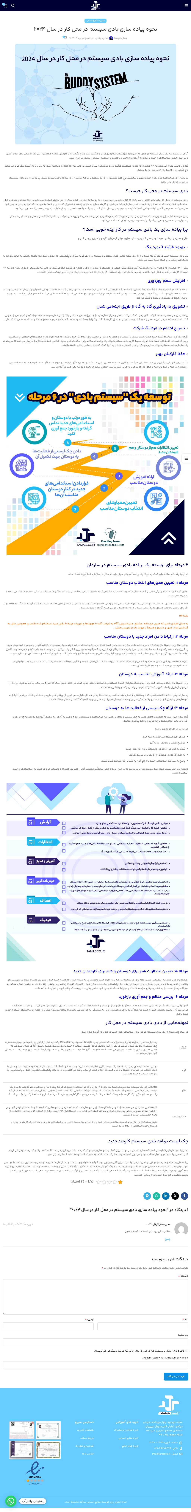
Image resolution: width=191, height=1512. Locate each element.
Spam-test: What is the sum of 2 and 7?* (165, 1358)
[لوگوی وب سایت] (95, 6)
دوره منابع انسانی (128, 1438)
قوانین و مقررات (84, 1446)
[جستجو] (13, 5)
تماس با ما (88, 1454)
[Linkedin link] (166, 1196)
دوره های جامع (130, 1446)
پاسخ (167, 1239)
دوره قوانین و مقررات (126, 1430)
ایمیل (89, 1319)
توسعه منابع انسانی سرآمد (94, 1502)
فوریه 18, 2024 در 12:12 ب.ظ (18, 1224)
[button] (10, 1501)
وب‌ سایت (183, 1335)
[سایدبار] (186, 458)
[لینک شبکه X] (175, 1196)
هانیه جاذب (101, 38)
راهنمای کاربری (85, 1430)
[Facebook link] (184, 1196)
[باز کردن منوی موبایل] (186, 5)
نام (185, 1319)
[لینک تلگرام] (147, 1196)
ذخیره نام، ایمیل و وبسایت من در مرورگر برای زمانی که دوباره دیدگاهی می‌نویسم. (139, 1351)
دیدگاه (183, 1276)
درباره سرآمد (87, 1438)
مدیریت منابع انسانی (95, 20)
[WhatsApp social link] (156, 1196)
